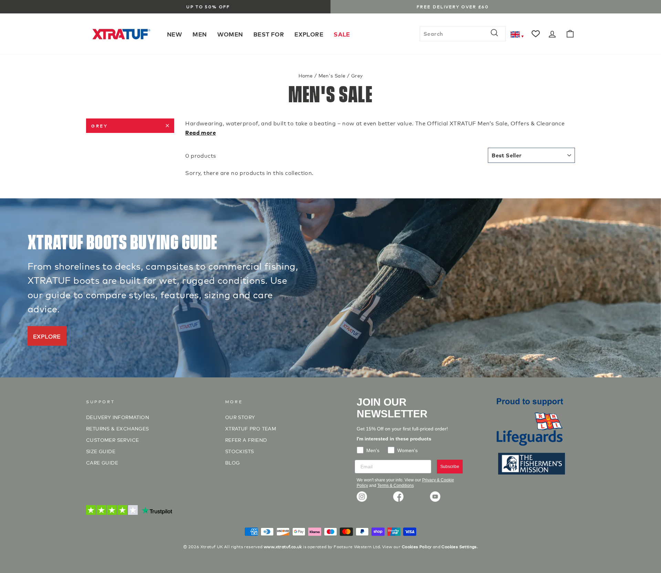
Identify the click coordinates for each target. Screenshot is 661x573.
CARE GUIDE (102, 462)
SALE (342, 34)
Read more (200, 132)
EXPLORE (308, 34)
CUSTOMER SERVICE (112, 439)
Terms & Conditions (395, 485)
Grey (99, 125)
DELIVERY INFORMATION (117, 417)
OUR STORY (240, 417)
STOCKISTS (239, 451)
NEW (174, 34)
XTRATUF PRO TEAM (250, 428)
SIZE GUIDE (100, 451)
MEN (199, 34)
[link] (362, 496)
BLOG (232, 462)
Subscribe (449, 466)
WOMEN (230, 34)
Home (305, 75)
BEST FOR (268, 34)
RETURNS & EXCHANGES (117, 428)
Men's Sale (332, 75)
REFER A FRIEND (246, 439)
